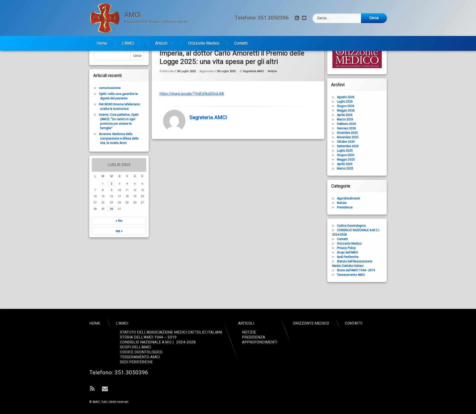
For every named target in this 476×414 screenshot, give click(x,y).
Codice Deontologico (351, 225)
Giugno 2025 (345, 155)
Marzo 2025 (345, 168)
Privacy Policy (346, 248)
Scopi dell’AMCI (135, 347)
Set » (119, 231)
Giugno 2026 (345, 106)
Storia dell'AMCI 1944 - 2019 (356, 270)
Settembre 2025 (348, 146)
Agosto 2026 (346, 97)
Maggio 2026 (346, 110)
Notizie (272, 71)
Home (102, 43)
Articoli (161, 43)
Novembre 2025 (347, 137)
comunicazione (109, 88)
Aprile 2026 (345, 115)
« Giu (119, 220)
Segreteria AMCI (253, 71)
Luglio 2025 (345, 150)
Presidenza (345, 207)
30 (111, 209)
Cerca (137, 55)
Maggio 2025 (346, 159)
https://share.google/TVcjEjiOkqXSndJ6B (192, 94)
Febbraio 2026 (346, 124)
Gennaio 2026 (346, 128)
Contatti (241, 43)
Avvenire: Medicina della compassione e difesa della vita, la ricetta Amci (119, 138)
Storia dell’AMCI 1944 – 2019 (148, 337)
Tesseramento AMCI (351, 274)
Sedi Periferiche (347, 257)
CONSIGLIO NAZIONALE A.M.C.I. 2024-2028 (158, 342)
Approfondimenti (348, 198)
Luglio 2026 (345, 101)
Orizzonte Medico (203, 43)
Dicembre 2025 (347, 133)
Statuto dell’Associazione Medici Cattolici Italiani (171, 332)
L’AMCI (128, 43)
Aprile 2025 (345, 164)
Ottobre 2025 (346, 141)
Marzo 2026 (345, 119)
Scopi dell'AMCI (347, 252)
